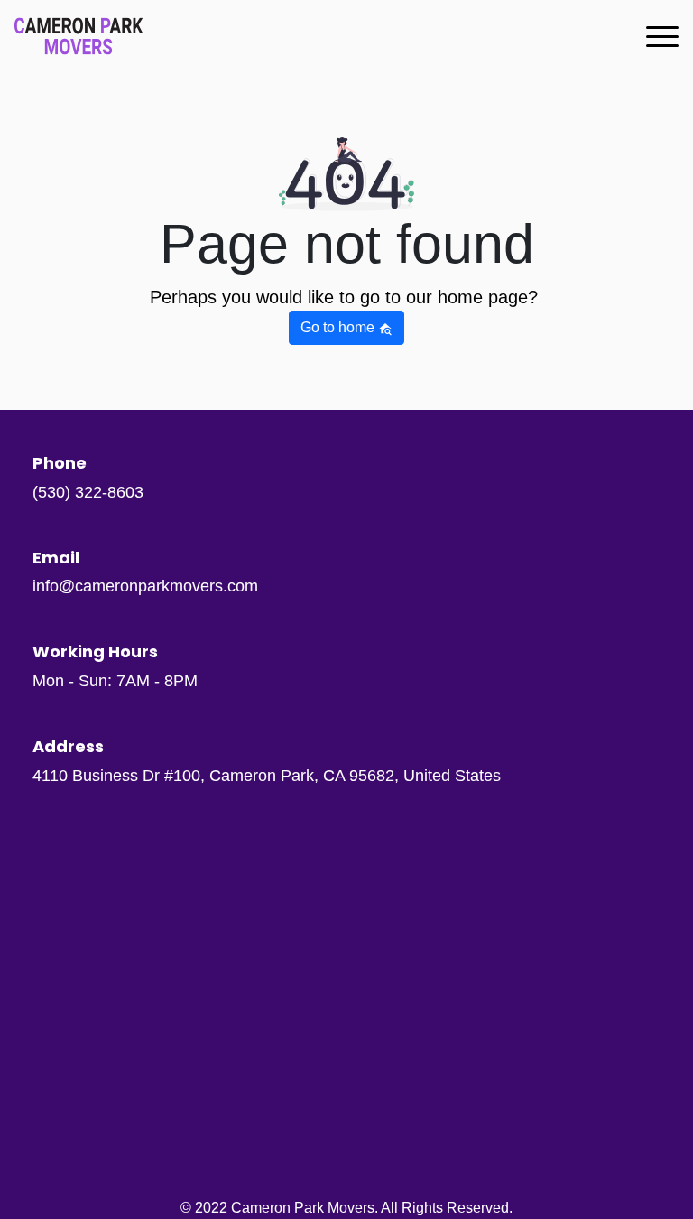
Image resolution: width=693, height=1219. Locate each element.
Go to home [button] (339, 327)
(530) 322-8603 (87, 492)
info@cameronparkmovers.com (145, 586)
